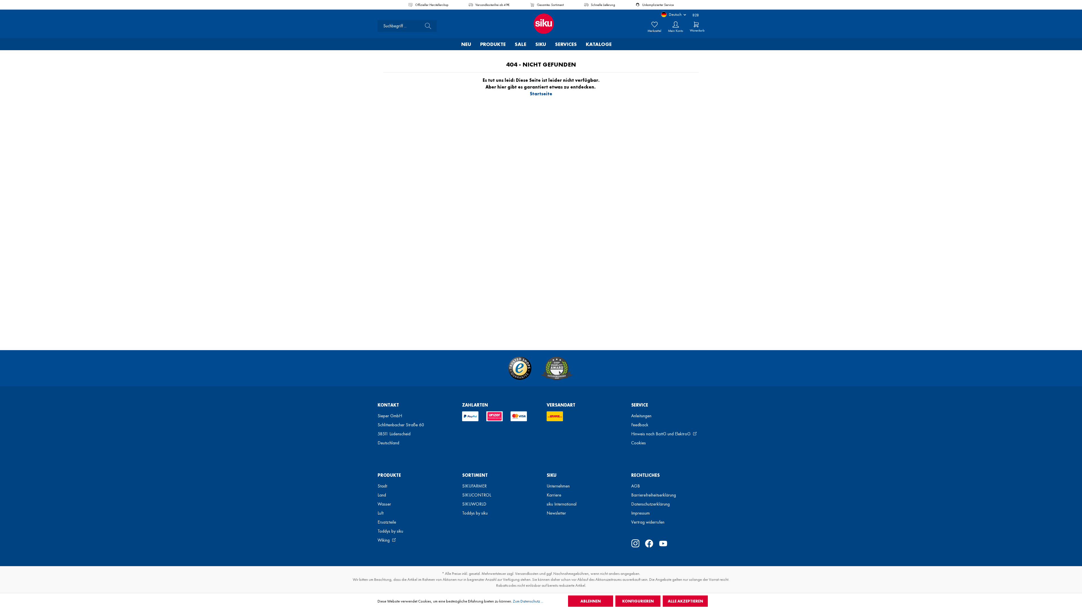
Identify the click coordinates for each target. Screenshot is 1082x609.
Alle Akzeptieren (685, 601)
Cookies (638, 443)
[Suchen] (426, 26)
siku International (562, 504)
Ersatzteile (387, 522)
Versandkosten (526, 573)
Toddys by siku (390, 531)
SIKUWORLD (474, 504)
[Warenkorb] (696, 24)
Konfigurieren (638, 601)
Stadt (382, 486)
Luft (380, 513)
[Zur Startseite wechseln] (541, 24)
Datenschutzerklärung (650, 504)
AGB (635, 486)
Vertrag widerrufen (647, 522)
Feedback (639, 425)
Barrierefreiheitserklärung (653, 495)
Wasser (384, 504)
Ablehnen (590, 601)
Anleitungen (641, 416)
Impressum (640, 513)
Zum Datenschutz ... (528, 601)
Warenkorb (697, 30)
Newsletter (556, 513)
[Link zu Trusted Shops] (520, 368)
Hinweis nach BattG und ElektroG (661, 434)
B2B (696, 14)
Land (382, 495)
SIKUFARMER (474, 486)
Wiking (384, 540)
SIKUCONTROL (476, 495)
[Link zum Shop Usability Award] (556, 368)
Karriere (554, 495)
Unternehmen (558, 486)
